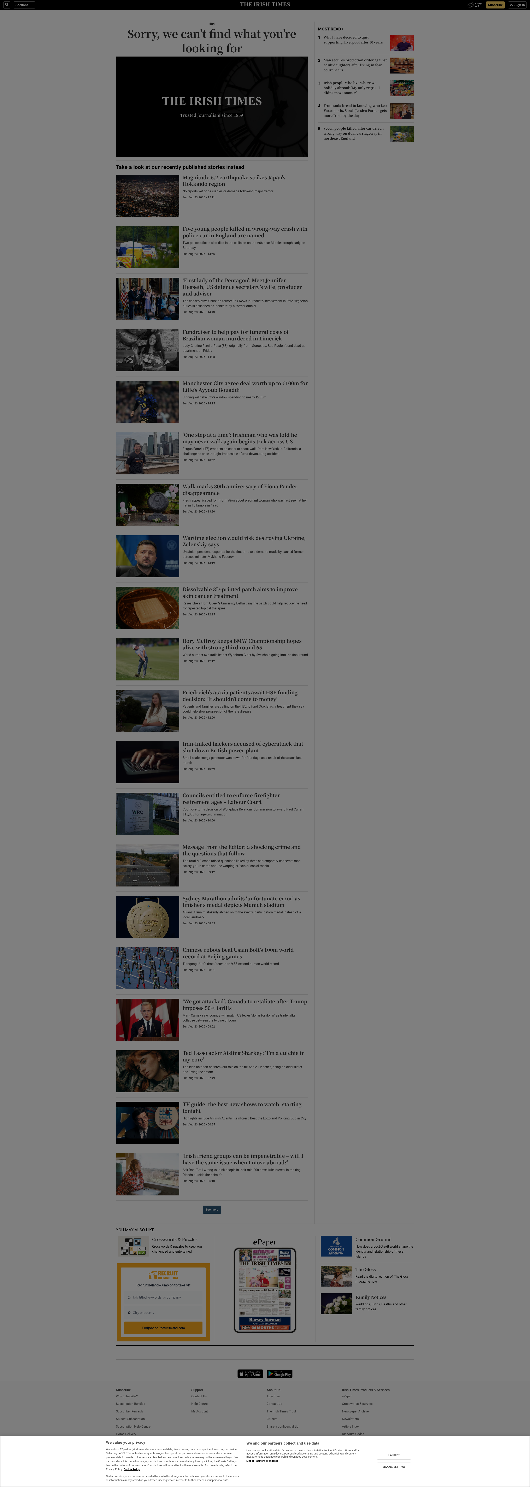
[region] (265, 1461)
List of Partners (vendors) (262, 1460)
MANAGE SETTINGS (394, 1466)
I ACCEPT (394, 1455)
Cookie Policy (132, 1469)
